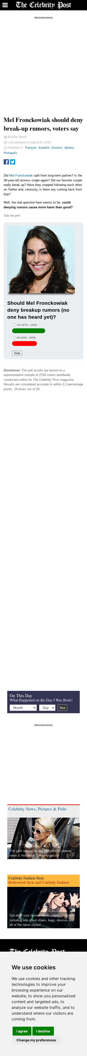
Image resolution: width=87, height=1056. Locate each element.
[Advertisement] (43, 63)
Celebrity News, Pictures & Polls (37, 809)
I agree (22, 1031)
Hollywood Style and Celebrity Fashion (38, 882)
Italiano (69, 147)
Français (30, 147)
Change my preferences (36, 1040)
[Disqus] (43, 468)
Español (44, 147)
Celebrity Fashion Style (26, 877)
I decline (43, 1031)
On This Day (21, 695)
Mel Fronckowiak (21, 175)
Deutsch (56, 147)
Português (10, 152)
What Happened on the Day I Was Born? (41, 699)
